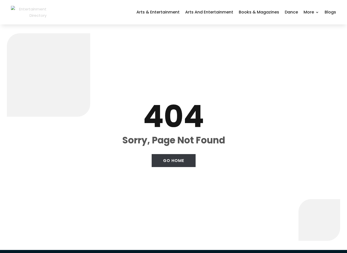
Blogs (330, 12)
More (309, 12)
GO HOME (173, 160)
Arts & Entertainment (158, 12)
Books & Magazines (259, 12)
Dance (291, 12)
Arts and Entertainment (209, 12)
